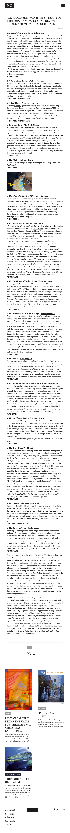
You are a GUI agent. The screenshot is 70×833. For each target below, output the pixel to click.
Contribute (10, 820)
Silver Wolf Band (25, 448)
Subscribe (9, 813)
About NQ (10, 810)
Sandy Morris (38, 228)
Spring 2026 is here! (47, 714)
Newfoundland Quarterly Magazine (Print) (19, 785)
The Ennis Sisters (31, 125)
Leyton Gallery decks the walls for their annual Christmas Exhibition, (18, 725)
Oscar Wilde (24, 289)
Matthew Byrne (26, 160)
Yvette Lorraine (48, 313)
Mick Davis (35, 503)
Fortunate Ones (37, 418)
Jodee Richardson (36, 33)
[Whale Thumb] (18, 758)
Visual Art (8, 713)
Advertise (9, 817)
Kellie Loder (33, 528)
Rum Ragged (26, 358)
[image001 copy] (51, 686)
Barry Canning (42, 196)
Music (29, 647)
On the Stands (41, 708)
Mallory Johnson (36, 81)
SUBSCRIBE (32, 810)
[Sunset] (18, 689)
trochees (16, 61)
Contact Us (10, 824)
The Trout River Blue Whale (17, 780)
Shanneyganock (51, 383)
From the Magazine (10, 774)
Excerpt (18, 774)
